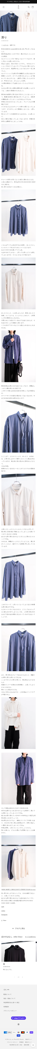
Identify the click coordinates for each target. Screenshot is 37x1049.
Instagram (4, 914)
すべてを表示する (30, 936)
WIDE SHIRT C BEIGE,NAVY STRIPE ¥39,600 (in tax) (18, 889)
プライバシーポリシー (10, 1010)
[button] (4, 7)
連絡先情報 (26, 1044)
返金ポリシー (29, 1039)
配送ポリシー (28, 1042)
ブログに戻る (20, 928)
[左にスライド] (15, 977)
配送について (7, 994)
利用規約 (6, 1006)
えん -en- (11, 1039)
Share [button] (4, 920)
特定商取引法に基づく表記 (11, 1002)
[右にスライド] (22, 977)
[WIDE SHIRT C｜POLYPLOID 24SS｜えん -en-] (18, 887)
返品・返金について (9, 998)
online (3, 910)
